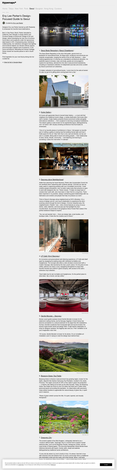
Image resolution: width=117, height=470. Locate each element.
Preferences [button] (53, 464)
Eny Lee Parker (18, 23)
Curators (58, 8)
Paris (26, 8)
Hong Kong (48, 8)
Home (4, 8)
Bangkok (39, 8)
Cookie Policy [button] (21, 464)
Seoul (31, 8)
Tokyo (11, 8)
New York (19, 8)
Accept (106, 464)
